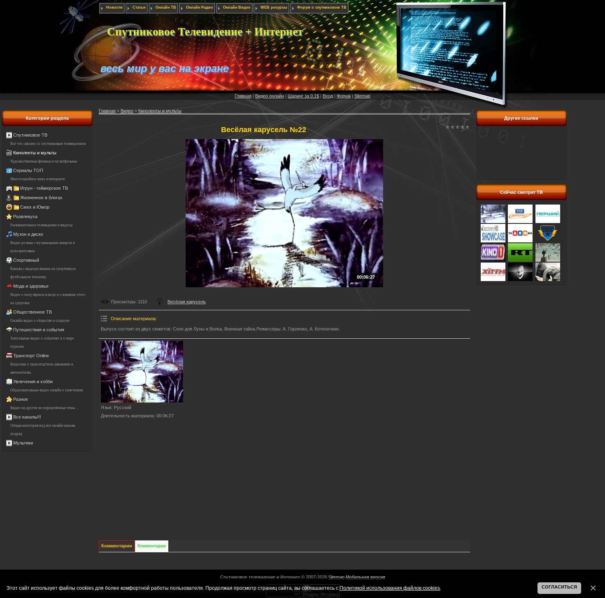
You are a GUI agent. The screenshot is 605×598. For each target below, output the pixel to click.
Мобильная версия (365, 577)
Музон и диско (28, 234)
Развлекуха (25, 216)
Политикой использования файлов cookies (390, 588)
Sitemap (362, 95)
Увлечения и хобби (33, 381)
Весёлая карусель (187, 301)
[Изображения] (142, 372)
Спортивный (26, 260)
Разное (20, 399)
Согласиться (559, 586)
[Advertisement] (521, 157)
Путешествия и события (38, 329)
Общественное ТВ (32, 311)
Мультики (23, 442)
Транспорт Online (31, 355)
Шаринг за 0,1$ (303, 95)
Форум (344, 95)
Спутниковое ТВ (30, 135)
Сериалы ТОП (28, 170)
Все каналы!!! (27, 416)
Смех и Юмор (34, 207)
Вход (328, 95)
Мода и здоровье (31, 286)
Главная (243, 95)
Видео (127, 110)
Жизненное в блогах (41, 197)
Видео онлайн (269, 95)
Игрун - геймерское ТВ (44, 188)
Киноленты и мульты (34, 152)
